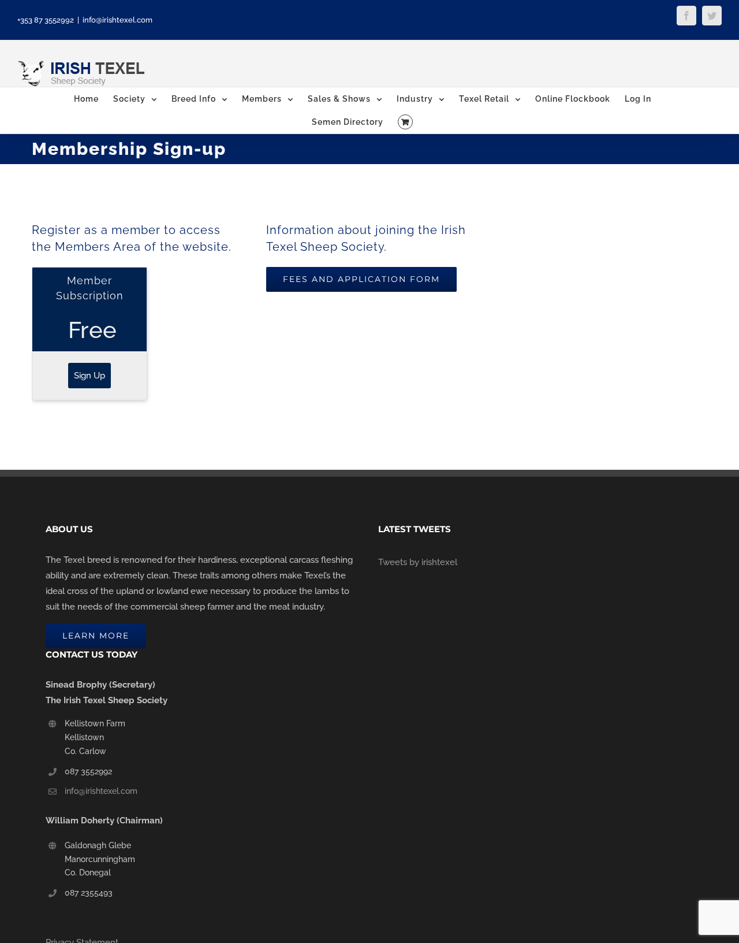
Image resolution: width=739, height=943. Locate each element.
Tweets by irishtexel (417, 562)
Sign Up (89, 375)
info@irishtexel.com (117, 20)
